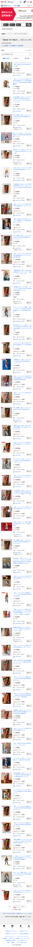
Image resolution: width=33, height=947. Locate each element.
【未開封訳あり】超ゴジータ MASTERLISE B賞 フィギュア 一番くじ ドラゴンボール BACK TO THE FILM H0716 (22, 187)
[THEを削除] (7, 24)
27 (15, 245)
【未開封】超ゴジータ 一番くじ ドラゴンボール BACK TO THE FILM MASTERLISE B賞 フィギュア (22, 288)
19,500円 (20, 45)
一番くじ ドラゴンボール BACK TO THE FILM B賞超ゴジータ (22, 729)
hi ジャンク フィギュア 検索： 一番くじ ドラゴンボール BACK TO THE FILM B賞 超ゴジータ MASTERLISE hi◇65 (22, 309)
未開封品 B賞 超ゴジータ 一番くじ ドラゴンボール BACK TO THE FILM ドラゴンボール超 (22, 629)
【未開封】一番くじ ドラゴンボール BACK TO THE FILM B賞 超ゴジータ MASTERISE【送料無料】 (22, 711)
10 (15, 319)
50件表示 (16, 58)
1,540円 (6, 45)
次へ (23, 906)
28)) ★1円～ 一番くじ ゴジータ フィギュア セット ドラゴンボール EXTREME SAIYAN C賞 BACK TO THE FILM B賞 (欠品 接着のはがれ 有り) (22, 561)
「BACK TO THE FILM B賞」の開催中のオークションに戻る (17, 913)
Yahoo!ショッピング (11, 933)
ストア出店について (22, 940)
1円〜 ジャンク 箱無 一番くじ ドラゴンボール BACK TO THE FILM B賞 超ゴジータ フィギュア (22, 874)
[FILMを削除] (14, 24)
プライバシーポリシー (10, 936)
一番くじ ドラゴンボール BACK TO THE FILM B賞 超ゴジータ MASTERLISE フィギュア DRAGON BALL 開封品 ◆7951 (22, 81)
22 (15, 108)
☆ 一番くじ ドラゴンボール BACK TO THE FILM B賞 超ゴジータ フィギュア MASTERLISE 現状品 (22, 857)
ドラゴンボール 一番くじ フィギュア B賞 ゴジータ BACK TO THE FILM (22, 759)
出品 (30, 74)
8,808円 (13, 45)
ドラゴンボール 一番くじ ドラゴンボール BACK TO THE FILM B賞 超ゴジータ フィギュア (22, 460)
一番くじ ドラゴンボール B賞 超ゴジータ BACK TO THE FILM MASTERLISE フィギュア (22, 678)
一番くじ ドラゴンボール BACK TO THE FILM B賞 (22, 393)
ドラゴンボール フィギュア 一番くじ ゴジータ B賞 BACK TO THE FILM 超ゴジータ (22, 791)
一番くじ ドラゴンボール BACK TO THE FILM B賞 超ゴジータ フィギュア (22, 205)
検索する (29, 25)
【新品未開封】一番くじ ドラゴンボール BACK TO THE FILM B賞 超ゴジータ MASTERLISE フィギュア (22, 775)
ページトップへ (26, 919)
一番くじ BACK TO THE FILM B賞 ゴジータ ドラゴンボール (22, 744)
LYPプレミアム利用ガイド (15, 938)
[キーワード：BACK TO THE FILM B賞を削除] (28, 34)
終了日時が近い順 (7, 54)
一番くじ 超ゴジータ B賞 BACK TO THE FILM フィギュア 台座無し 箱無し (22, 523)
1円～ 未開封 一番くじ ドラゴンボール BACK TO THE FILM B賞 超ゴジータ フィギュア (22, 116)
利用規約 (5, 938)
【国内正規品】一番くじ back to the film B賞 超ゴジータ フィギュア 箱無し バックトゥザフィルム (22, 272)
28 (15, 570)
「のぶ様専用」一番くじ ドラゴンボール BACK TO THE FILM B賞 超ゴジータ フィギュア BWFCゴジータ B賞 (22, 492)
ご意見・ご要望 (10, 942)
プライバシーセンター (22, 936)
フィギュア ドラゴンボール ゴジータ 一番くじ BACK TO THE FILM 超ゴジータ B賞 (22, 64)
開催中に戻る (6, 58)
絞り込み (27, 58)
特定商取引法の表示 (11, 940)
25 (15, 866)
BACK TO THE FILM (7, 29)
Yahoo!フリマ (24, 931)
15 (15, 621)
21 (15, 125)
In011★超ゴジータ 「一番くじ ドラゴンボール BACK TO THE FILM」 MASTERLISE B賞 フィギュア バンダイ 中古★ (22, 327)
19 (15, 91)
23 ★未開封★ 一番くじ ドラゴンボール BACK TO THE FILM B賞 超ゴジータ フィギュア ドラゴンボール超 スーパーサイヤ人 (22, 99)
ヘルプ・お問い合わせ (21, 942)
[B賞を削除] (20, 24)
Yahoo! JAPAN (24, 933)
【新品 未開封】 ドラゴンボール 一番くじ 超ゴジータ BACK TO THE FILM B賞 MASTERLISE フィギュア (22, 841)
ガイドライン (27, 938)
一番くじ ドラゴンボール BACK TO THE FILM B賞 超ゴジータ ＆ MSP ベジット (22, 444)
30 (15, 882)
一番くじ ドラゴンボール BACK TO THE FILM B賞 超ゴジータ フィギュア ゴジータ (22, 578)
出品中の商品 (18, 75)
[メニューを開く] (31, 2)
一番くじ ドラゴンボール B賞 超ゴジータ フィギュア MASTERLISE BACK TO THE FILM (22, 594)
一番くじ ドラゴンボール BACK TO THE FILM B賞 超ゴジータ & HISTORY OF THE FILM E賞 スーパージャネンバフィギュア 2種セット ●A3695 (22, 612)
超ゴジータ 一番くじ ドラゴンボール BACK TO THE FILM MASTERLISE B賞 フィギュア (22, 135)
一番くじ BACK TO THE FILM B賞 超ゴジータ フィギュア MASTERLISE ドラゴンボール (22, 662)
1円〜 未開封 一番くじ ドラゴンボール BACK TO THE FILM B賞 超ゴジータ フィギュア (22, 541)
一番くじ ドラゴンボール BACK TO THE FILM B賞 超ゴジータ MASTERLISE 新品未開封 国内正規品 (22, 378)
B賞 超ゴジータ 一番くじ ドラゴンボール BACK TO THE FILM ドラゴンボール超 (22, 151)
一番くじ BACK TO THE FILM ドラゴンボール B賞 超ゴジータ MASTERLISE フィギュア (22, 220)
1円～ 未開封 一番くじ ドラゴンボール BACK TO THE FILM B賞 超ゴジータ (22, 409)
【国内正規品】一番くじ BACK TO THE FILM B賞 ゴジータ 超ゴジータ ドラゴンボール (22, 427)
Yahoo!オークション (11, 931)
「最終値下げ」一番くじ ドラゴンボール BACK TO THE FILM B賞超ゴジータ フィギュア (22, 361)
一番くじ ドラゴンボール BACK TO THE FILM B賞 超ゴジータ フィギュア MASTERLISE (22, 255)
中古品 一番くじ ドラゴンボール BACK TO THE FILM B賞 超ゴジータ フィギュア (22, 169)
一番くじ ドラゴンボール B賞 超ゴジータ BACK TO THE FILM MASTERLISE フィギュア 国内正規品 (22, 695)
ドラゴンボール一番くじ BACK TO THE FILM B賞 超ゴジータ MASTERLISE (22, 344)
